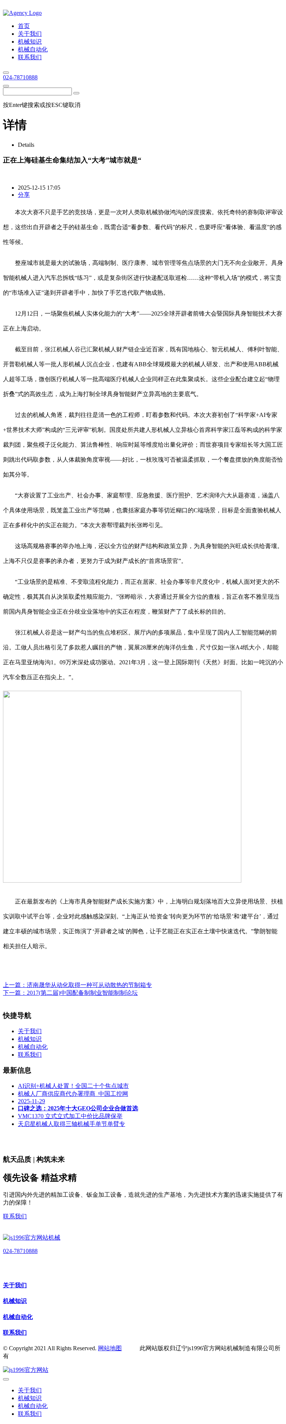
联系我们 (15, 1216)
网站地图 (110, 1348)
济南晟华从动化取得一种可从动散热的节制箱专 (89, 985)
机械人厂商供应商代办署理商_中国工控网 (73, 1094)
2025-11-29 (31, 1101)
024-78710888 (20, 77)
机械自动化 (18, 1317)
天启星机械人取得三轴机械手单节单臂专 (71, 1124)
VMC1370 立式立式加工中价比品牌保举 (70, 1116)
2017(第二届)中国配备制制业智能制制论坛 (82, 993)
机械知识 (15, 1301)
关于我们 (15, 1285)
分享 (24, 195)
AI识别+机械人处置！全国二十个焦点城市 (73, 1086)
